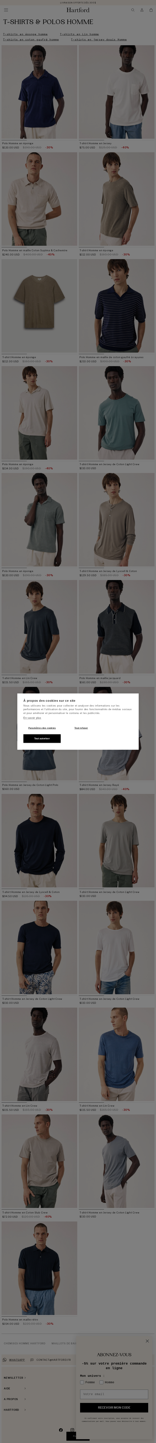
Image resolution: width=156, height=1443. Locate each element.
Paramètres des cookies (42, 728)
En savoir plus (32, 717)
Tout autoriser (42, 738)
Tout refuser (81, 728)
